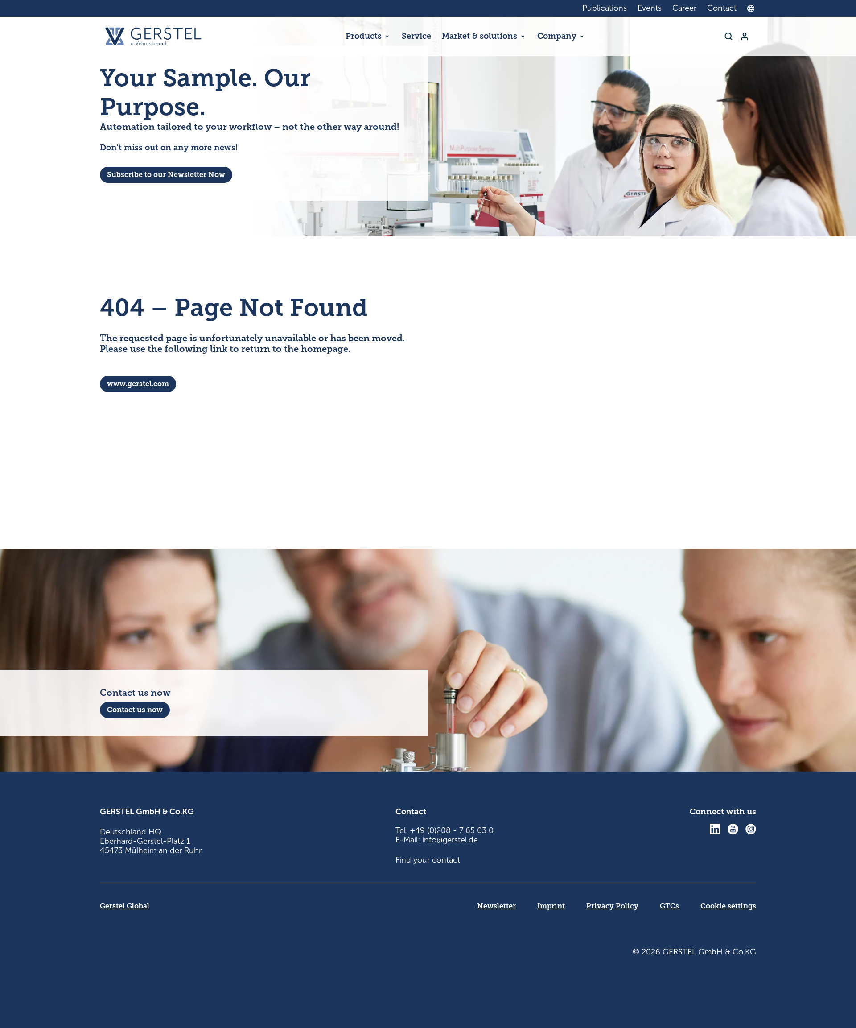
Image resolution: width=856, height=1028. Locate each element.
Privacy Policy (612, 906)
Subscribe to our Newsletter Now (166, 174)
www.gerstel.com (138, 384)
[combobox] (753, 8)
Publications (604, 8)
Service (416, 36)
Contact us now (135, 710)
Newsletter (496, 906)
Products (364, 36)
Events (650, 8)
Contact (722, 8)
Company (556, 36)
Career (684, 8)
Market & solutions (479, 36)
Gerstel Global (124, 906)
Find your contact (427, 859)
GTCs (669, 906)
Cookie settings (728, 906)
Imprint (551, 906)
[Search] (728, 36)
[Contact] (744, 36)
